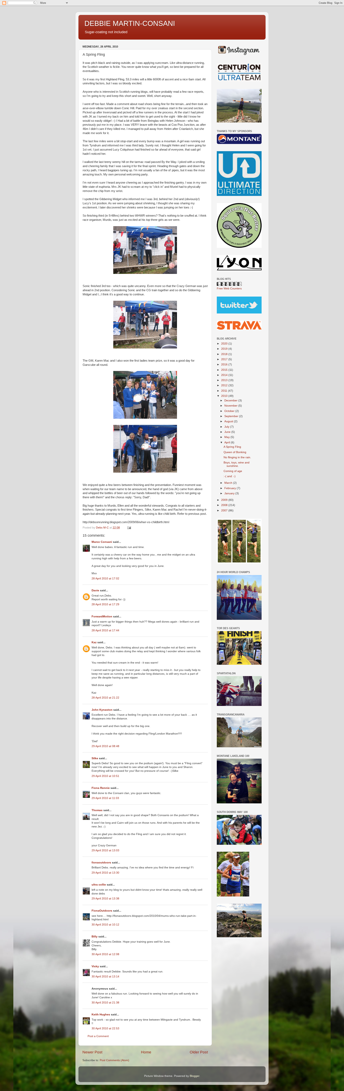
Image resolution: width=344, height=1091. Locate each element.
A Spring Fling (232, 446)
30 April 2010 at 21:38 (105, 1002)
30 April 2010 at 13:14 (105, 976)
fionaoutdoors (101, 862)
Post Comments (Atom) (114, 1060)
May (227, 437)
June (227, 431)
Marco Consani (102, 541)
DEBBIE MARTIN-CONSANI (129, 23)
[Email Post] (129, 527)
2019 (224, 348)
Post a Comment (98, 1036)
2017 (224, 359)
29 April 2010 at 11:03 (105, 798)
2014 (224, 375)
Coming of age (233, 471)
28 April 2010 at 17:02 (105, 578)
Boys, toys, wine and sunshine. (236, 464)
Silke (95, 758)
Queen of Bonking (235, 452)
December (231, 400)
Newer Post (92, 1052)
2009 (224, 499)
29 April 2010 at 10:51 (105, 776)
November (231, 405)
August (229, 421)
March (228, 482)
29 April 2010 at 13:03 (105, 850)
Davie (95, 590)
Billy (95, 936)
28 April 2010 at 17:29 (105, 604)
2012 (224, 385)
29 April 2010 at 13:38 (105, 898)
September (231, 416)
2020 (224, 343)
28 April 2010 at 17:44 (105, 630)
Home (146, 1052)
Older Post (199, 1052)
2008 (224, 505)
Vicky (95, 966)
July (227, 426)
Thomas (97, 810)
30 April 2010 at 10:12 (105, 924)
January (229, 493)
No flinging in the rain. (237, 457)
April (227, 442)
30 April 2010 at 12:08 (105, 954)
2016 (224, 364)
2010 (224, 395)
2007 (224, 510)
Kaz (94, 642)
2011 (224, 390)
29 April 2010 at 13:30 (105, 872)
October (229, 411)
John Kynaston (102, 709)
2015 (224, 369)
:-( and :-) (230, 476)
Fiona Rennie (101, 787)
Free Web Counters (229, 288)
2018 (224, 354)
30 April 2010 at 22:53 (105, 1028)
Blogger (194, 1075)
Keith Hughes (101, 1014)
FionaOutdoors (102, 910)
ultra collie (99, 884)
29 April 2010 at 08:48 (105, 746)
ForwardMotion (102, 616)
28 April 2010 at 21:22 (105, 697)
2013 (224, 380)
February (230, 488)
